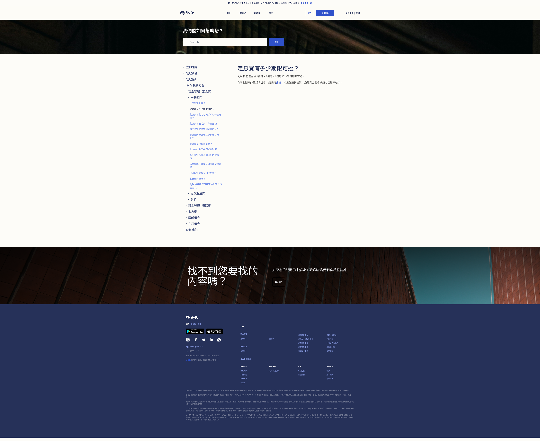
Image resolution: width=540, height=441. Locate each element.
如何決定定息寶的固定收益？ (204, 129)
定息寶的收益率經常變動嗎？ (204, 149)
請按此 (188, 360)
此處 (278, 82)
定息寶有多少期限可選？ (202, 108)
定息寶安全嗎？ (197, 178)
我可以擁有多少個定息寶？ (203, 173)
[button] (229, 13)
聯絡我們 (278, 282)
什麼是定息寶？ (197, 103)
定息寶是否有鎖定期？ (201, 143)
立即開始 (325, 13)
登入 (309, 13)
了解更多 (304, 3)
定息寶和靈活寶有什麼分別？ (204, 123)
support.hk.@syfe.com (194, 346)
